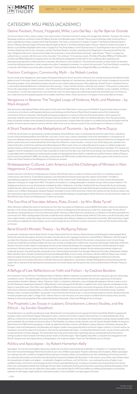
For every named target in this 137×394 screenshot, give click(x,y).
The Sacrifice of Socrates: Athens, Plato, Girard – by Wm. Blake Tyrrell (59, 202)
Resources (69, 9)
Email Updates (120, 9)
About (49, 9)
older (10, 377)
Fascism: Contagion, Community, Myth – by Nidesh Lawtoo (52, 72)
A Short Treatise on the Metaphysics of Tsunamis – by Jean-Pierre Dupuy (62, 129)
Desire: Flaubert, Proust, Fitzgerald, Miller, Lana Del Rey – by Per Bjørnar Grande (67, 31)
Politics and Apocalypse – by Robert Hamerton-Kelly (46, 344)
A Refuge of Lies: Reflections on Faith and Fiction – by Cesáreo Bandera (61, 271)
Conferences (93, 9)
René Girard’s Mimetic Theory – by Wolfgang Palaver (47, 229)
